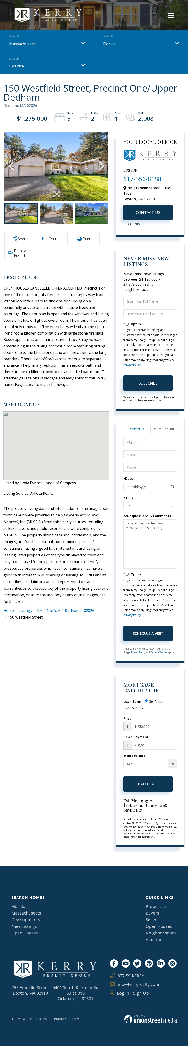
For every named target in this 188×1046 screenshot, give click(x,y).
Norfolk (53, 610)
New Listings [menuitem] (24, 926)
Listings (25, 610)
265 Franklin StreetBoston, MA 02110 (30, 990)
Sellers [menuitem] (152, 919)
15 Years (136, 708)
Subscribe (148, 383)
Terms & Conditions (29, 1019)
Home (8, 610)
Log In (122, 993)
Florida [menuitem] (18, 906)
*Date (128, 478)
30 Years (155, 701)
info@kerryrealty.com (137, 984)
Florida (109, 43)
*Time (128, 497)
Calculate (148, 784)
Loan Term (132, 701)
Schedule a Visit (164, 429)
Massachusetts (23, 43)
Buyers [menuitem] (152, 913)
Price (127, 718)
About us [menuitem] (154, 939)
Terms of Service (159, 652)
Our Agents (131, 224)
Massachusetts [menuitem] (26, 913)
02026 (89, 610)
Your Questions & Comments (147, 516)
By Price (16, 66)
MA (39, 610)
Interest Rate (134, 755)
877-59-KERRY (130, 976)
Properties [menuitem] (156, 906)
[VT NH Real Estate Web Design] (150, 1019)
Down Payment (135, 737)
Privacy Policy (132, 365)
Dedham (72, 610)
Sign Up (141, 993)
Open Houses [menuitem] (24, 933)
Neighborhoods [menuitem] (161, 933)
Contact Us (148, 212)
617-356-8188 (142, 179)
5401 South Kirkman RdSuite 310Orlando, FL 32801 (75, 993)
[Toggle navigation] (171, 15)
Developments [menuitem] (25, 919)
